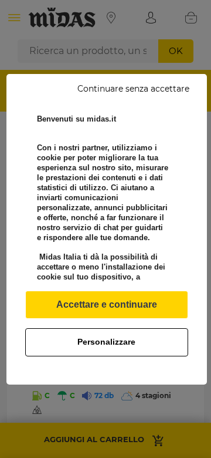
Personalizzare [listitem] (106, 341)
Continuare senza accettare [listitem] (133, 88)
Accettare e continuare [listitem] (106, 304)
